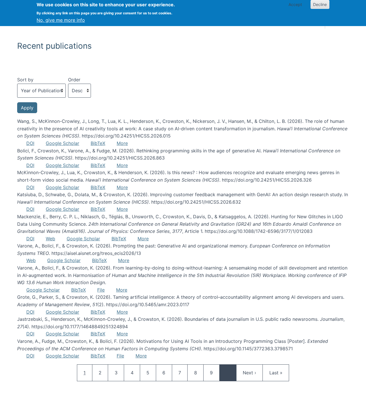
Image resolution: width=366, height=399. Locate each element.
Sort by (25, 79)
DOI (30, 143)
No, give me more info (61, 20)
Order (74, 79)
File (101, 290)
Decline (320, 4)
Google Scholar (62, 143)
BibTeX (98, 143)
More (122, 143)
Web (50, 238)
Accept (295, 4)
